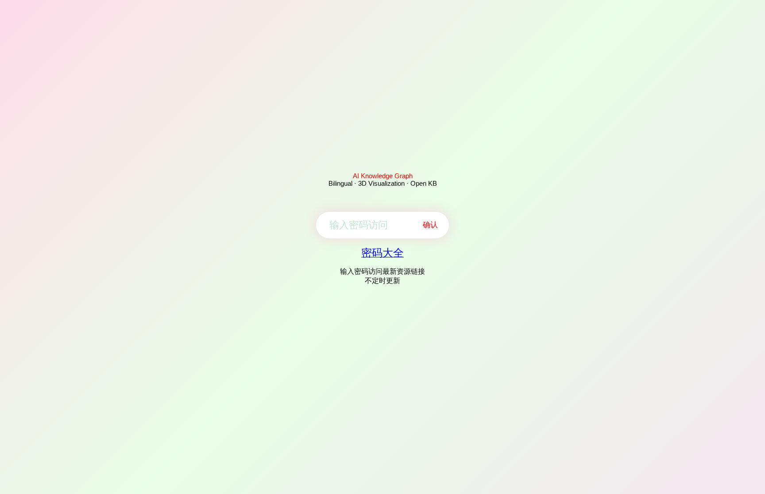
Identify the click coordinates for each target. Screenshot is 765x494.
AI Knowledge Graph (383, 176)
